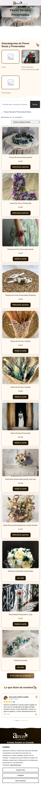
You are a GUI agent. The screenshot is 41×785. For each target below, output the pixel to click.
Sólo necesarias (20, 781)
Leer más (20, 578)
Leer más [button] (7, 714)
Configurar (20, 775)
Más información (15, 765)
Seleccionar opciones (20, 167)
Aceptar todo (20, 770)
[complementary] (20, 764)
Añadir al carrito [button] (21, 259)
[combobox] (15, 104)
